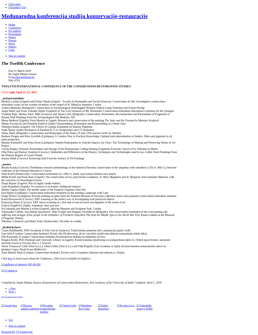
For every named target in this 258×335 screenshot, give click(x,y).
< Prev (12, 288)
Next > (12, 291)
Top (10, 319)
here (10, 258)
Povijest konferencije (23, 77)
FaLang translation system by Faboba (12, 297)
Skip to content (16, 55)
